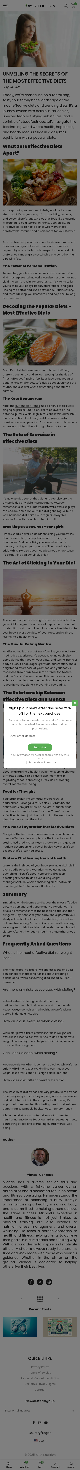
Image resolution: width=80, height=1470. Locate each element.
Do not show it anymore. (43, 762)
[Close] (75, 703)
